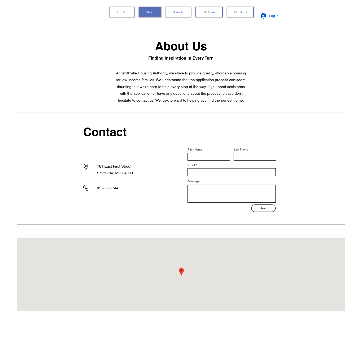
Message (194, 181)
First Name (195, 149)
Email (191, 164)
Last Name (241, 149)
